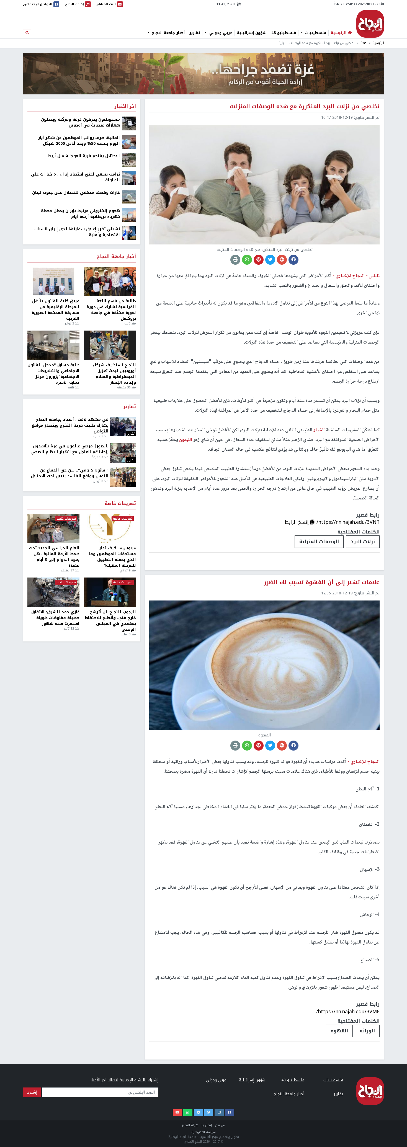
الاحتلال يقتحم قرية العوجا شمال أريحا (84, 156)
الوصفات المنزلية (319, 541)
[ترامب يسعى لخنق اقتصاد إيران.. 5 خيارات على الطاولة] (129, 178)
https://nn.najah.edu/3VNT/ (348, 522)
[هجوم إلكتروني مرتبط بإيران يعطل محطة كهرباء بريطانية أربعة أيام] (129, 214)
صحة (363, 43)
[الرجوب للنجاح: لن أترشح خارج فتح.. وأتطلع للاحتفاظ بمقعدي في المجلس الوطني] (110, 592)
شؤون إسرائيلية (252, 33)
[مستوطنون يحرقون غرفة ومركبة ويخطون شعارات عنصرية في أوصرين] (129, 123)
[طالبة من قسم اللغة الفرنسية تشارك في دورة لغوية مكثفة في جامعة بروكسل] (110, 281)
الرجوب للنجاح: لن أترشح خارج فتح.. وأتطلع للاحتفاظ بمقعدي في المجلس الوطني (110, 620)
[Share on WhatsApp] (247, 260)
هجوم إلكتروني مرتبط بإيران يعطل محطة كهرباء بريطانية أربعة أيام (80, 214)
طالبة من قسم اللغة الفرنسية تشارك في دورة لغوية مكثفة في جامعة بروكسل (111, 309)
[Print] (235, 260)
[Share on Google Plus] (282, 260)
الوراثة (367, 1030)
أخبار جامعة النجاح (167, 33)
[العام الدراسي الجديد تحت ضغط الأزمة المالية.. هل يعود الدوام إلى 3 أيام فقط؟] (53, 528)
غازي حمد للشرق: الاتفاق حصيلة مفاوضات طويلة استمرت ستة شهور (55, 618)
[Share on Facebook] (293, 260)
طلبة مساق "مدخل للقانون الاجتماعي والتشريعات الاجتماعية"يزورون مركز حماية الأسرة (53, 373)
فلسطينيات (315, 33)
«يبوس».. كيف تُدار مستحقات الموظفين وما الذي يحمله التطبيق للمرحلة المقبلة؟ (112, 556)
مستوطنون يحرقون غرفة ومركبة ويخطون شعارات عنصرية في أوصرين (80, 122)
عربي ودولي (220, 33)
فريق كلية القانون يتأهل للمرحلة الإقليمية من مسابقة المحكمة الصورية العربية (55, 309)
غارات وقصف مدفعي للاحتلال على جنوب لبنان (76, 192)
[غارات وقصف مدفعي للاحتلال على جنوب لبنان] (129, 196)
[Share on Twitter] (270, 260)
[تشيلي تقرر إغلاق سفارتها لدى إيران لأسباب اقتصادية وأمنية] (129, 233)
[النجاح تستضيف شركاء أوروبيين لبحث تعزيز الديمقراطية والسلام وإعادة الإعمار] (110, 345)
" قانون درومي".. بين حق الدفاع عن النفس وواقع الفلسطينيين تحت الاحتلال (70, 473)
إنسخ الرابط (297, 522)
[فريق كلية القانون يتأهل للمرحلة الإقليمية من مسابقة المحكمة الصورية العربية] (53, 281)
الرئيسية (378, 43)
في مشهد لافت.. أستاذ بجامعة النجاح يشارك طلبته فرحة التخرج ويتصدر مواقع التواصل (70, 425)
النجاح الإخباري (370, 24)
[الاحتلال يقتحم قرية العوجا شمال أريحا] (129, 160)
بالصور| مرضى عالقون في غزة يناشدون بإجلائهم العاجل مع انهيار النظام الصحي (70, 449)
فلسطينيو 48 (283, 33)
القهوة (339, 1030)
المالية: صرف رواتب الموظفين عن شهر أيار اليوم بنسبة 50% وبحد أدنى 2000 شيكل (79, 140)
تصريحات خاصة (120, 503)
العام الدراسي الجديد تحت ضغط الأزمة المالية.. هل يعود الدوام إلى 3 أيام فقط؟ (54, 556)
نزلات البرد (363, 541)
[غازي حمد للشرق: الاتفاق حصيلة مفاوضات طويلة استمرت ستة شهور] (53, 592)
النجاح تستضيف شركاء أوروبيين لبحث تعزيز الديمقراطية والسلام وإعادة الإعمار (114, 373)
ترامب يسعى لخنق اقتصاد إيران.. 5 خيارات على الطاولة (75, 177)
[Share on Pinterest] (259, 260)
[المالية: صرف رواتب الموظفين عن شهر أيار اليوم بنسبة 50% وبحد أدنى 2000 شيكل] (129, 141)
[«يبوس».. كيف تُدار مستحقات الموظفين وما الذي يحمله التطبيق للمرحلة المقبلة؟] (110, 528)
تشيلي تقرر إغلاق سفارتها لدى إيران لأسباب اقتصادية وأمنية (77, 232)
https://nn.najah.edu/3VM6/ (348, 1011)
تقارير (194, 33)
